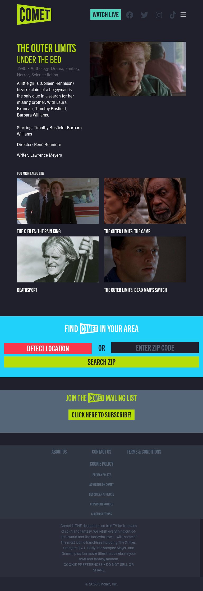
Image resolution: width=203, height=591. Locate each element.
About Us (59, 451)
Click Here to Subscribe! (101, 414)
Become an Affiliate (101, 494)
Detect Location (48, 348)
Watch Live (106, 14)
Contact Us (101, 451)
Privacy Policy (102, 474)
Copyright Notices (101, 503)
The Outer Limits (46, 47)
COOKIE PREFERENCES (83, 564)
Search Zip (102, 361)
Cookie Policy (101, 463)
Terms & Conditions (144, 451)
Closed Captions (101, 513)
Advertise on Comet (101, 484)
